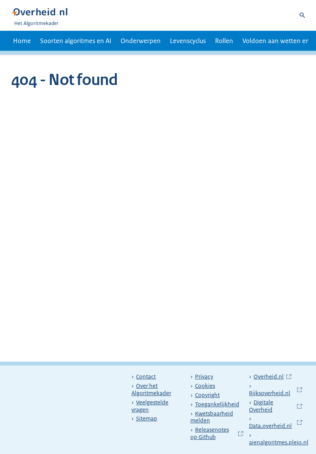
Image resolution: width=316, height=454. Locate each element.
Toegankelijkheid (217, 404)
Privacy (204, 376)
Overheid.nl (272, 376)
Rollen (224, 41)
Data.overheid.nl (275, 422)
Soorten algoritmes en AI (75, 41)
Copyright (207, 395)
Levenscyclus (188, 41)
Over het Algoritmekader (151, 389)
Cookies (205, 385)
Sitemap (146, 418)
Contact (146, 376)
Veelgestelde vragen (149, 406)
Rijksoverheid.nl (275, 389)
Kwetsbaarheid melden (211, 417)
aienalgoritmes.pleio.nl (282, 439)
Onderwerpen (141, 41)
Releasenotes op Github (217, 433)
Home (22, 41)
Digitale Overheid (275, 406)
